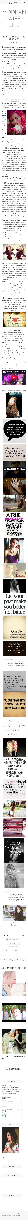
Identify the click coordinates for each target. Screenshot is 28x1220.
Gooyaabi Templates (6, 1215)
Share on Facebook (14, 939)
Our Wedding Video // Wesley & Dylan (13, 1025)
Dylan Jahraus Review (7, 1085)
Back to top (21, 1218)
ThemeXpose (15, 1213)
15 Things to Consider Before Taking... (13, 999)
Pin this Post (15, 946)
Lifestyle (13, 950)
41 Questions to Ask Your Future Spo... (14, 1057)
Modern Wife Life (14, 18)
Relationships (18, 950)
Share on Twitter (15, 943)
